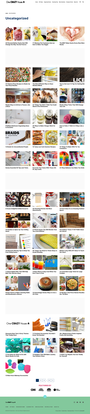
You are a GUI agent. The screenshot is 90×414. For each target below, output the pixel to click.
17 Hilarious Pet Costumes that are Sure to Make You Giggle (44, 43)
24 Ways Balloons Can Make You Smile (72, 168)
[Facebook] (80, 402)
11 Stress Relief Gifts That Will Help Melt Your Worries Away (16, 272)
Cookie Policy (64, 410)
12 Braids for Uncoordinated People (16, 147)
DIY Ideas (41, 1)
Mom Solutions (62, 1)
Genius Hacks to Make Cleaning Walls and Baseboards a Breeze (17, 293)
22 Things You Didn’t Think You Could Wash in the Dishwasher (44, 105)
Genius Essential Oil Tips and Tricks (16, 168)
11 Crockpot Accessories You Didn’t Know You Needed (44, 334)
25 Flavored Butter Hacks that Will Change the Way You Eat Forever (16, 43)
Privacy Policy (58, 410)
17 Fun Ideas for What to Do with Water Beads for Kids (15, 355)
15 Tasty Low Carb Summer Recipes (44, 147)
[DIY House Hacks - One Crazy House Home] (15, 2)
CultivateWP (82, 410)
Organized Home (47, 1)
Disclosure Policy (71, 410)
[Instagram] (74, 402)
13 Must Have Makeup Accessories (16, 375)
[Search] (83, 2)
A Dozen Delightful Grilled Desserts (16, 208)
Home (36, 1)
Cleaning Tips (55, 1)
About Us (76, 1)
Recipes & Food (69, 1)
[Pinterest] (83, 402)
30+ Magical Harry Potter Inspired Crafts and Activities (71, 334)
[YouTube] (77, 402)
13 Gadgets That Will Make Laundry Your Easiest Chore (44, 355)
